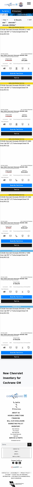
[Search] (29, 444)
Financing (16, 418)
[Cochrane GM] (10, 4)
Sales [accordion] (16, 451)
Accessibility (15, 473)
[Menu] (29, 4)
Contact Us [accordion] (16, 449)
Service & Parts (15, 438)
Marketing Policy (15, 423)
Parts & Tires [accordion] (16, 456)
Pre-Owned (16, 430)
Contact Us (5, 473)
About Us (16, 413)
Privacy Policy (25, 473)
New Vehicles (15, 429)
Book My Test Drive (16, 73)
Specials (16, 436)
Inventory (15, 426)
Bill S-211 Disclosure (15, 421)
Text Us (16, 78)
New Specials (15, 432)
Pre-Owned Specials (15, 434)
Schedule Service (15, 440)
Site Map (8, 474)
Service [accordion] (16, 454)
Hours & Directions (16, 415)
